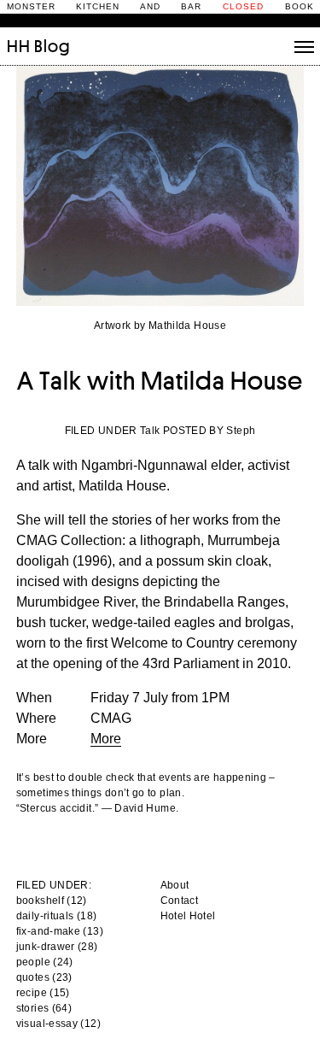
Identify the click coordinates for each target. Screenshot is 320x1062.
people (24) (44, 962)
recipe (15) (43, 993)
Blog (52, 46)
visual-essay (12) (58, 1023)
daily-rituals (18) (56, 916)
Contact (179, 900)
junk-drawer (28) (57, 947)
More (105, 738)
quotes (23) (44, 977)
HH (19, 46)
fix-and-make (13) (59, 931)
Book (299, 6)
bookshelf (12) (51, 900)
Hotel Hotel (188, 916)
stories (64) (44, 1008)
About (174, 885)
